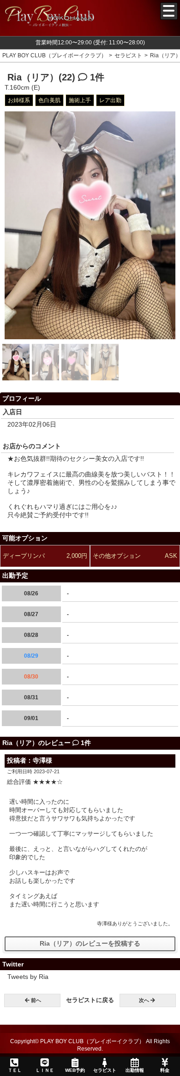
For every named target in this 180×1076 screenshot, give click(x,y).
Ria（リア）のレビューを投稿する (90, 943)
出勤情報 (135, 1070)
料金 (164, 1070)
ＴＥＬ (15, 1070)
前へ (36, 1000)
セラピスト (104, 1070)
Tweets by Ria (27, 976)
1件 (95, 77)
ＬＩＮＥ (45, 1070)
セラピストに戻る (90, 1000)
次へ (144, 1000)
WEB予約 (75, 1070)
